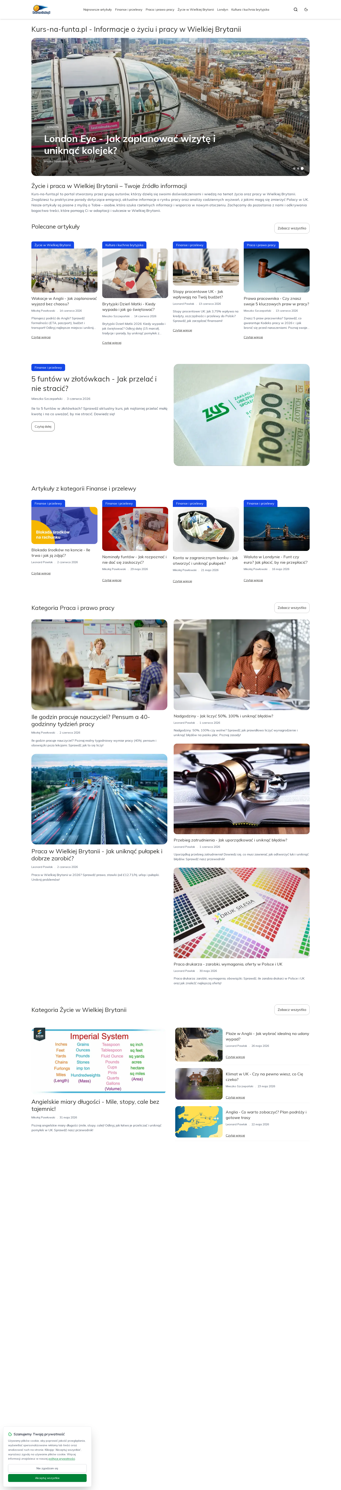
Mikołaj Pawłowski (56, 161)
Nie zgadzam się (47, 1468)
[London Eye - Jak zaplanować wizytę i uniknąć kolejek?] (170, 107)
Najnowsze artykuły (97, 9)
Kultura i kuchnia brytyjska (250, 9)
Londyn (222, 9)
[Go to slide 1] (294, 168)
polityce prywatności (62, 1458)
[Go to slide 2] (298, 168)
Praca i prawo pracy (160, 9)
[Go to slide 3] (302, 168)
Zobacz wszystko (292, 228)
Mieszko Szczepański (116, 316)
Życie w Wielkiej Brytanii (196, 9)
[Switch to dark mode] (306, 9)
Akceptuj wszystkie (47, 1478)
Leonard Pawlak (183, 304)
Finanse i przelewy (128, 9)
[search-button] (295, 9)
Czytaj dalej (43, 426)
